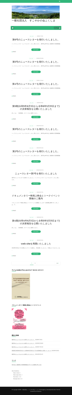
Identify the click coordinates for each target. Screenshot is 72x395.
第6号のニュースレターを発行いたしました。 (36, 39)
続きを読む (36, 49)
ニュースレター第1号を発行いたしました (36, 173)
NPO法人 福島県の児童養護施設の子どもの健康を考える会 (26, 365)
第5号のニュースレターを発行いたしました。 (36, 61)
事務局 (14, 51)
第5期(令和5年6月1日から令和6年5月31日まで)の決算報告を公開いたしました (36, 107)
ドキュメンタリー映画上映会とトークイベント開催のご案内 (36, 197)
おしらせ (31, 36)
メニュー (56, 28)
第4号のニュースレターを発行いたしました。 (36, 84)
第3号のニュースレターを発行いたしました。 (36, 129)
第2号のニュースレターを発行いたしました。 (36, 151)
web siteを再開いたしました (36, 243)
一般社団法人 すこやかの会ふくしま (33, 20)
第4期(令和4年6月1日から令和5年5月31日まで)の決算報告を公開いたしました (36, 222)
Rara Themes (57, 389)
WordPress (38, 391)
